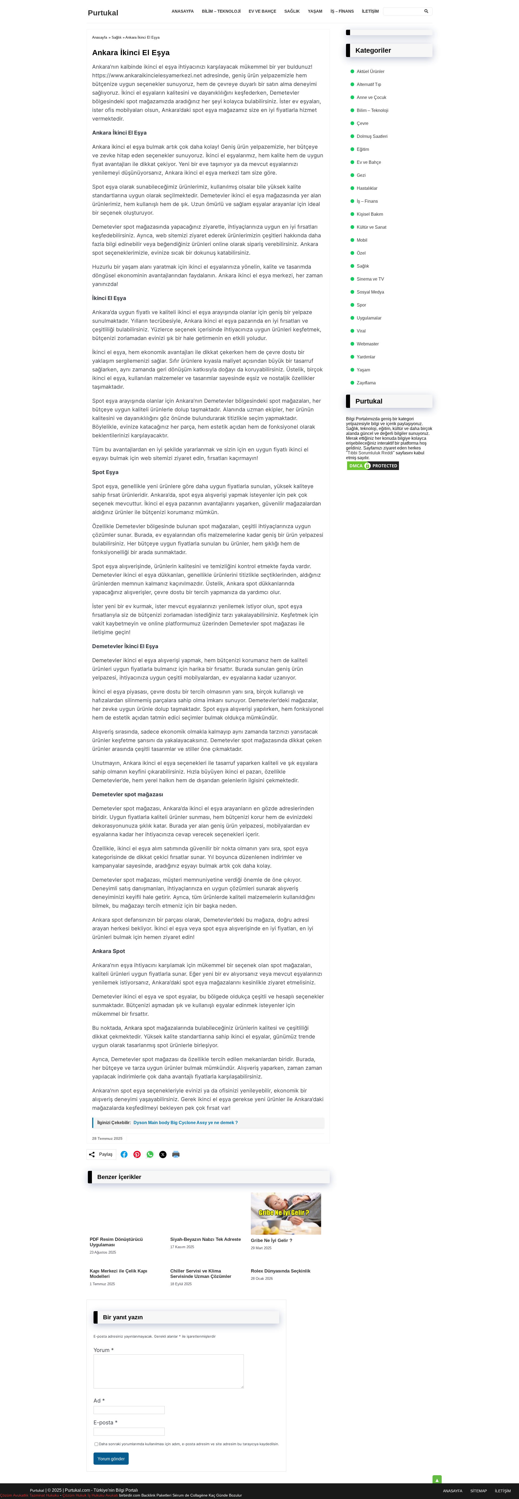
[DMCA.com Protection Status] (373, 469)
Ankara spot (139, 1028)
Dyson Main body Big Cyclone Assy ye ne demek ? (186, 1122)
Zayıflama (366, 383)
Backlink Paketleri (156, 1495)
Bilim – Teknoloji (221, 11)
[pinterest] (137, 1154)
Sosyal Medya (370, 292)
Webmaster (368, 344)
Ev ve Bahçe (262, 11)
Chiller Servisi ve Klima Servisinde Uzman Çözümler (200, 1273)
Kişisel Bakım (370, 214)
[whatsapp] (150, 1154)
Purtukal (103, 13)
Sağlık (292, 11)
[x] (163, 1154)
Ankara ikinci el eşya (118, 147)
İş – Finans (342, 11)
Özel (361, 253)
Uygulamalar (369, 318)
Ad (99, 1400)
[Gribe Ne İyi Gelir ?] (286, 1233)
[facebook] (124, 1154)
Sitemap (478, 1491)
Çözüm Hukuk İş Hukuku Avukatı (90, 1495)
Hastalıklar (367, 188)
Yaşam (315, 11)
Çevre (362, 123)
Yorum (104, 1350)
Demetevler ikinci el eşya (124, 660)
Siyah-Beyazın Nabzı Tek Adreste (205, 1239)
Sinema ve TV (370, 279)
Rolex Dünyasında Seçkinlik (280, 1271)
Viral (361, 331)
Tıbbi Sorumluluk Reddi (370, 453)
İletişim (370, 11)
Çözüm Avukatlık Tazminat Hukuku (29, 1495)
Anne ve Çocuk (371, 97)
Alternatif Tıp (369, 84)
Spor (361, 305)
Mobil (362, 240)
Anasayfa (183, 11)
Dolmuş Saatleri (372, 136)
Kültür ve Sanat (371, 227)
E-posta (106, 1422)
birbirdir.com (129, 1495)
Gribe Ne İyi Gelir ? (271, 1240)
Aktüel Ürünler (370, 71)
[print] (176, 1154)
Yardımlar (366, 357)
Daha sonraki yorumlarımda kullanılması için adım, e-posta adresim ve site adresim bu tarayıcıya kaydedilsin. (189, 1444)
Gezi (361, 175)
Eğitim (363, 149)
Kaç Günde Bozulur (225, 1495)
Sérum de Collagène (190, 1495)
